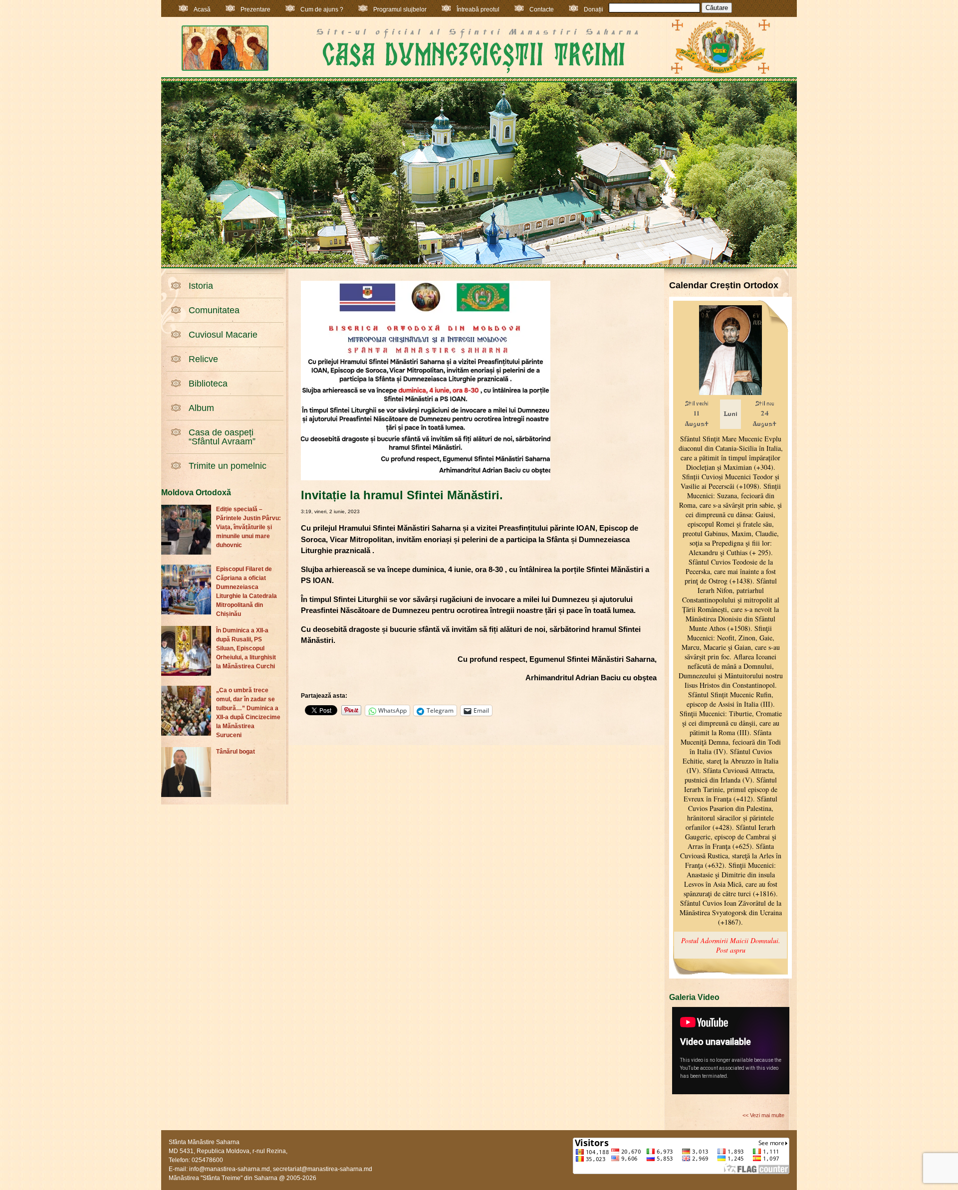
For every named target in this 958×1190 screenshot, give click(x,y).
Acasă (202, 9)
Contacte (541, 9)
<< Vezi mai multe (763, 1115)
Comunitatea (214, 310)
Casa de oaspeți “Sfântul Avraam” (222, 437)
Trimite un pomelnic (227, 465)
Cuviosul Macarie (223, 334)
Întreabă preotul (478, 9)
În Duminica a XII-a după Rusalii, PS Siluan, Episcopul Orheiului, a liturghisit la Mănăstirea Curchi (246, 648)
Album (201, 407)
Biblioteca (208, 383)
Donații (593, 9)
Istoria (201, 285)
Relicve (203, 359)
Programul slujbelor (400, 9)
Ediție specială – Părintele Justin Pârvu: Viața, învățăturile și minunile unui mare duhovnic (248, 527)
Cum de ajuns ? (321, 9)
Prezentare (255, 9)
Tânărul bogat (235, 751)
